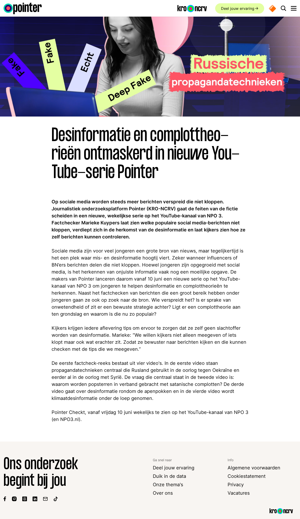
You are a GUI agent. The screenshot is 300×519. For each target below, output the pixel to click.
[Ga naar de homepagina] (23, 8)
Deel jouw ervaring (237, 8)
